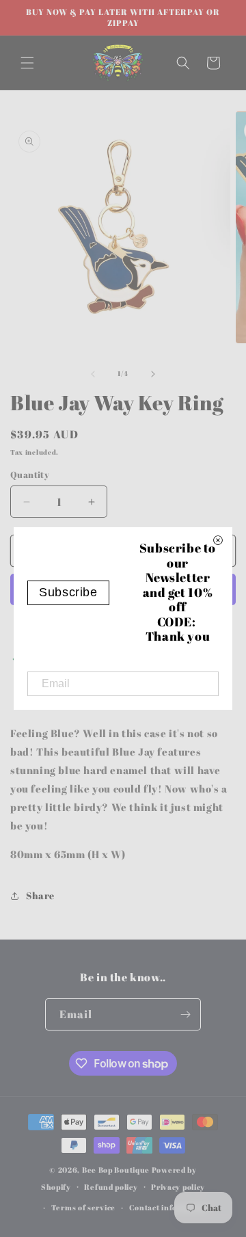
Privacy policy (178, 1187)
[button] (27, 63)
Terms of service (83, 1207)
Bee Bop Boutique (116, 1170)
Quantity (29, 474)
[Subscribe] (185, 1014)
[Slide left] (93, 374)
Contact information (168, 1207)
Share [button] (40, 895)
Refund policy (110, 1187)
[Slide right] (153, 374)
